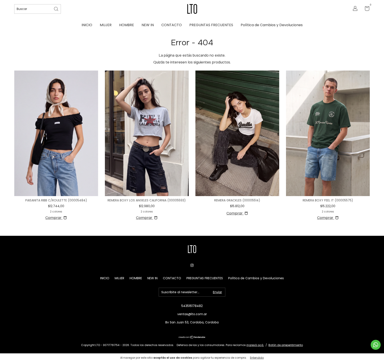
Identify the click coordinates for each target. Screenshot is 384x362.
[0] (365, 9)
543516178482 (192, 306)
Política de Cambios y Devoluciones (272, 25)
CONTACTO (171, 25)
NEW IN (148, 25)
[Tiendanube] (192, 337)
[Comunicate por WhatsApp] (376, 345)
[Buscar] (56, 8)
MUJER (106, 25)
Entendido (257, 358)
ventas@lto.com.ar (192, 314)
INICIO (87, 25)
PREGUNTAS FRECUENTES (211, 25)
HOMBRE (126, 25)
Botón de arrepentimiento (285, 345)
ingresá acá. (255, 345)
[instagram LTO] (192, 265)
